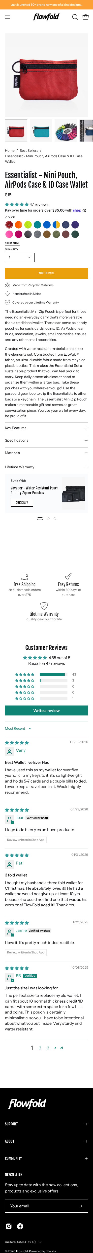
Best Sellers (29, 150)
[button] (74, 16)
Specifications (16, 440)
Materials (12, 453)
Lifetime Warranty (19, 467)
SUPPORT (11, 1124)
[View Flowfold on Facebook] (20, 1226)
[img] (17, 742)
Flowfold (22, 1251)
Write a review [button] (46, 710)
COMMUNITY (13, 1158)
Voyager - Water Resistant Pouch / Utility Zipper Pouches (34, 490)
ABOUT (9, 1141)
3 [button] (48, 1047)
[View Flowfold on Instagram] (8, 1226)
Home (10, 150)
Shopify (51, 1251)
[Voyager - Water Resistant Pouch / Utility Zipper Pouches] (73, 493)
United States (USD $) (20, 1242)
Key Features (15, 428)
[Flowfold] (46, 16)
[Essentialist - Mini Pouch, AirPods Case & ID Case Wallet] (16, 130)
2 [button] (40, 1047)
